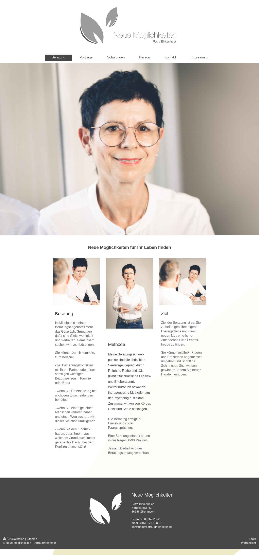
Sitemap (32, 538)
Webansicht (248, 542)
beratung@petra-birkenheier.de (152, 526)
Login (252, 538)
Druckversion (16, 538)
